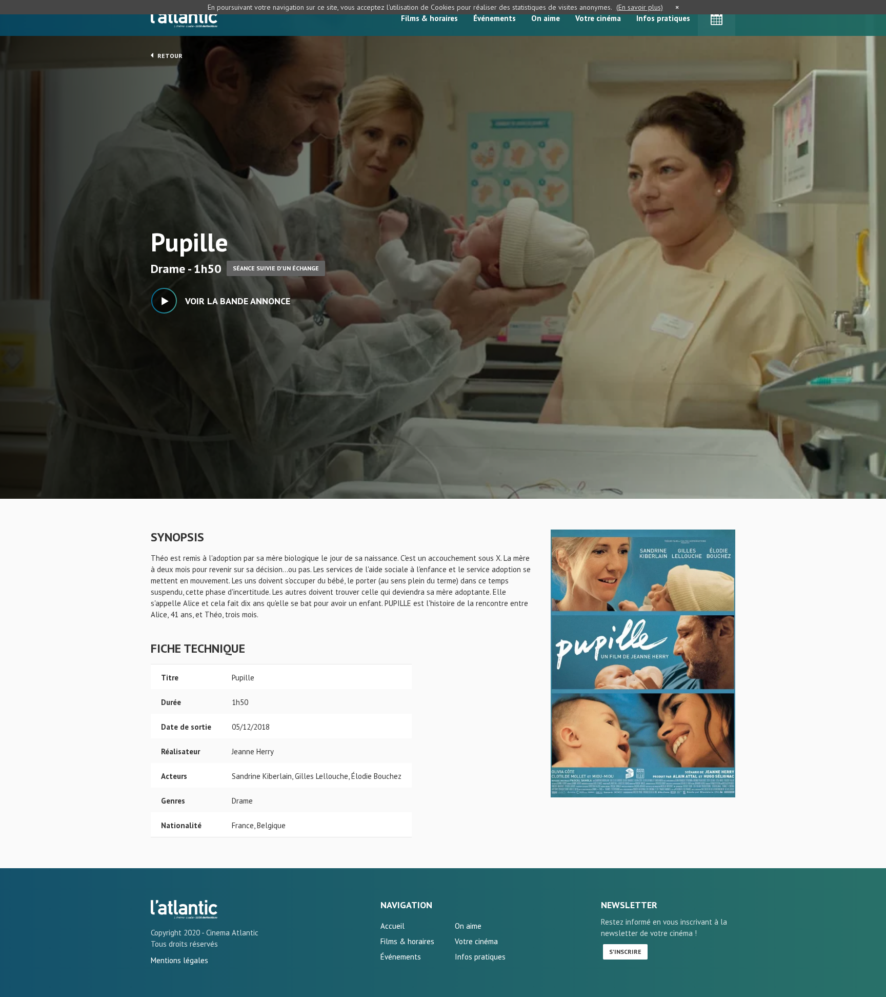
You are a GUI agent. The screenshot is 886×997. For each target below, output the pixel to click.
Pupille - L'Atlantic (184, 909)
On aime (545, 18)
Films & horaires (429, 18)
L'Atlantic (184, 18)
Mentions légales (179, 960)
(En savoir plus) (639, 7)
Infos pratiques (663, 18)
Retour (169, 56)
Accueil (392, 926)
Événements (494, 18)
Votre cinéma (598, 18)
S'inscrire (625, 951)
